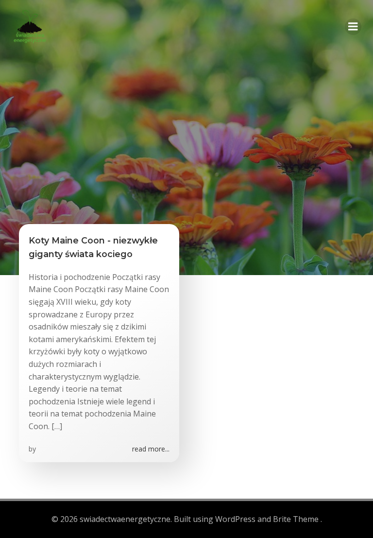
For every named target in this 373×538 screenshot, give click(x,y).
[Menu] (353, 26)
